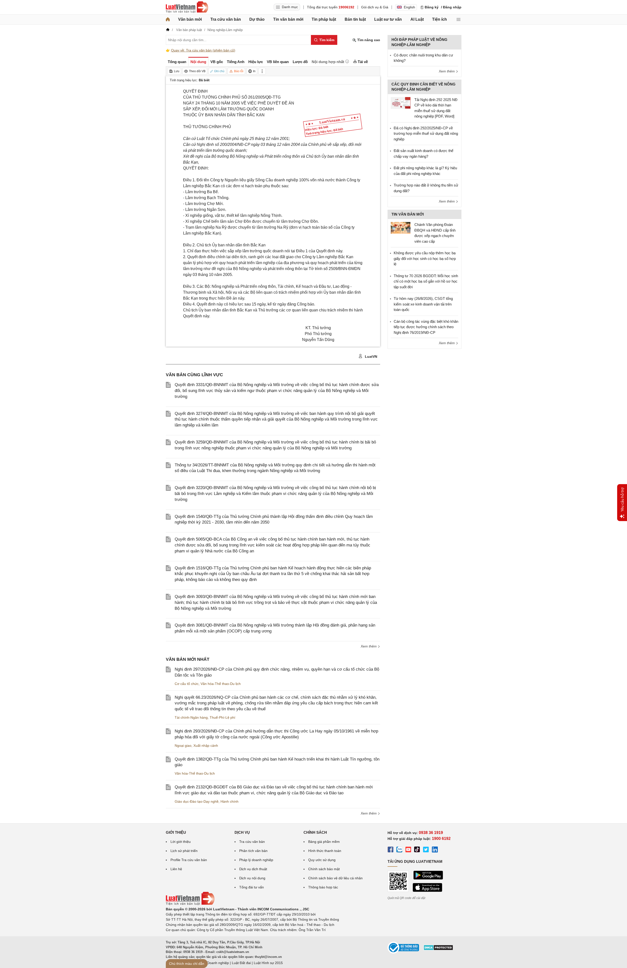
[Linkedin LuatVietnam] (435, 850)
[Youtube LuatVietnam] (408, 850)
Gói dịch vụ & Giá (374, 7)
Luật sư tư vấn (388, 19)
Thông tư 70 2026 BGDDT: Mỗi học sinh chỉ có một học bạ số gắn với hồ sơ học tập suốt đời (426, 281)
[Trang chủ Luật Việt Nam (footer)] (190, 904)
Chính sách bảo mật (324, 869)
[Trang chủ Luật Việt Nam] (187, 7)
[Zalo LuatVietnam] (399, 850)
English (409, 7)
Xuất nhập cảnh (205, 745)
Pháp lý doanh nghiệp (256, 860)
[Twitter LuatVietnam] (426, 850)
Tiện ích (439, 19)
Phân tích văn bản (253, 851)
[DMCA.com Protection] (438, 949)
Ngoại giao (183, 745)
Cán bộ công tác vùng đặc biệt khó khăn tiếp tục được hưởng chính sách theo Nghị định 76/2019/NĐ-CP (426, 327)
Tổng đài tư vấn (251, 887)
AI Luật (417, 19)
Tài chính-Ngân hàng (191, 717)
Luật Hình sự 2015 (268, 963)
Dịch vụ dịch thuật (253, 869)
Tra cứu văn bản (225, 19)
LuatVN (370, 356)
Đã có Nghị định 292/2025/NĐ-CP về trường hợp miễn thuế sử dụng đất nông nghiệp (426, 133)
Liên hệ (176, 869)
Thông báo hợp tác (323, 887)
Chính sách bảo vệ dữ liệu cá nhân (335, 878)
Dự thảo (257, 19)
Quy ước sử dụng (322, 860)
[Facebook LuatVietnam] (390, 850)
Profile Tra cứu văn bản (188, 860)
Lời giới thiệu (180, 842)
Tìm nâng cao (368, 40)
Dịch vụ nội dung (252, 878)
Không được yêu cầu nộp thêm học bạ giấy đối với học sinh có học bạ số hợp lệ (425, 258)
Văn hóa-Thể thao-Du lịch (221, 684)
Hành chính (229, 801)
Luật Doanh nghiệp (214, 963)
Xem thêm (369, 646)
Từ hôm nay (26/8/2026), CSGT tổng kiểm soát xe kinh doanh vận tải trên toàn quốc (423, 304)
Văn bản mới (190, 19)
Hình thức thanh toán (324, 851)
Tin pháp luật (324, 19)
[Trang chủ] (168, 19)
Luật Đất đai (241, 963)
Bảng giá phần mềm (324, 842)
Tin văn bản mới (288, 19)
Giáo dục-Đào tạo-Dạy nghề (197, 801)
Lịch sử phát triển (184, 851)
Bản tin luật (355, 19)
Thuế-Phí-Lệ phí (222, 717)
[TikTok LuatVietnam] (417, 850)
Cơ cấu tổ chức (187, 684)
